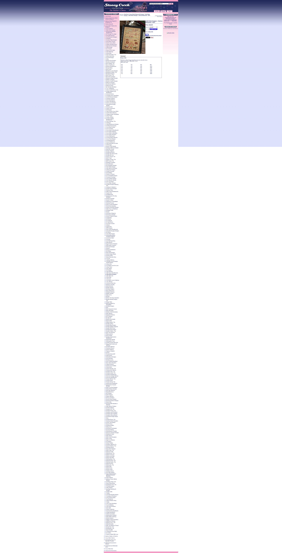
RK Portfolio (109, 393)
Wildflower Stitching (110, 521)
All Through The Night (111, 34)
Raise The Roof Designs (111, 387)
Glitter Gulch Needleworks (112, 191)
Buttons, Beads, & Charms (111, 536)
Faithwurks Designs (110, 169)
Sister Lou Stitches (110, 440)
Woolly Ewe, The (110, 527)
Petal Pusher (109, 355)
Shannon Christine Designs (112, 432)
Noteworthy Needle (110, 339)
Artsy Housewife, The (111, 54)
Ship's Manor (109, 435)
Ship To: (147, 27)
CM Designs (109, 109)
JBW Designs (109, 228)
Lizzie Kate (108, 277)
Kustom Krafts (109, 255)
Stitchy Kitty (108, 466)
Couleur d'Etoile (109, 117)
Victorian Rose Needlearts (112, 510)
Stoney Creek (109, 469)
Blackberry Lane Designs (112, 70)
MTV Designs (109, 316)
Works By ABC (109, 529)
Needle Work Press (110, 328)
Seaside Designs (110, 425)
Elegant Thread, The (111, 159)
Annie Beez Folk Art (110, 41)
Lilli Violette (108, 270)
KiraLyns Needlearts (110, 249)
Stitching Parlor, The (111, 460)
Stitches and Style (110, 456)
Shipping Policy (166, 20)
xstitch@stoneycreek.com (170, 17)
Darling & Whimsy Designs (112, 147)
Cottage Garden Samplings (112, 114)
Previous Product (159, 15)
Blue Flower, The (110, 75)
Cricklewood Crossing (111, 125)
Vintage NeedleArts (110, 512)
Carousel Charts (110, 94)
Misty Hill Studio (109, 310)
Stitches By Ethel (110, 457)
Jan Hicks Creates (110, 223)
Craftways (108, 122)
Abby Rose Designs (110, 30)
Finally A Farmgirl (110, 171)
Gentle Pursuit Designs (111, 188)
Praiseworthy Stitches (111, 370)
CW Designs (109, 144)
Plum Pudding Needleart (111, 361)
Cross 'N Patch (109, 128)
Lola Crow (108, 278)
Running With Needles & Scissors (111, 404)
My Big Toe (108, 317)
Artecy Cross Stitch (110, 50)
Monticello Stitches (110, 314)
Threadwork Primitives (111, 496)
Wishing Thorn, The (110, 522)
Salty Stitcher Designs (111, 406)
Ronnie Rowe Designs (111, 399)
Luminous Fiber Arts (110, 283)
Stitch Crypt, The (110, 450)
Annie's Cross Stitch (110, 42)
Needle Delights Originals (112, 326)
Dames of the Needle (111, 146)
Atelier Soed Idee (110, 56)
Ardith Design (109, 47)
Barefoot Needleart (110, 62)
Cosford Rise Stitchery (111, 112)
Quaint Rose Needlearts (111, 383)
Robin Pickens (109, 394)
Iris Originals (109, 220)
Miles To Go (109, 294)
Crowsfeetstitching (110, 140)
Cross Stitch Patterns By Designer (111, 26)
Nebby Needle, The (110, 322)
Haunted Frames (110, 203)
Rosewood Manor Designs (112, 400)
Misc (107, 307)
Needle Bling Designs (111, 325)
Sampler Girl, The (110, 409)
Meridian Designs (110, 289)
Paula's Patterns (110, 349)
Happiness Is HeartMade (112, 201)
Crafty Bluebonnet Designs (112, 124)
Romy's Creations (110, 397)
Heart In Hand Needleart (112, 204)
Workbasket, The (110, 528)
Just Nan (108, 239)
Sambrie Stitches (110, 407)
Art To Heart (109, 48)
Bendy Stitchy (109, 67)
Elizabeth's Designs (110, 162)
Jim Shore (108, 232)
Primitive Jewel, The (110, 373)
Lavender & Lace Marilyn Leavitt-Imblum (112, 262)
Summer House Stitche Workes (111, 479)
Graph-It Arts (109, 193)
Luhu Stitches (109, 281)
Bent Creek (108, 69)
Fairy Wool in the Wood (111, 168)
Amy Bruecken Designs (111, 37)
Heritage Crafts (109, 210)
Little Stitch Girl (109, 275)
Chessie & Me (109, 107)
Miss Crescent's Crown (111, 309)
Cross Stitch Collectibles (111, 133)
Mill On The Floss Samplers (112, 297)
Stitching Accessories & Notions (110, 543)
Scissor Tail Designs (110, 422)
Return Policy (174, 20)
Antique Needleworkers (111, 44)
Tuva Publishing (109, 504)
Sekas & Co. (109, 426)
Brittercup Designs (110, 82)
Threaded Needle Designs (112, 494)
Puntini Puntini (109, 380)
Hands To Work (109, 200)
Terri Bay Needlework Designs (111, 489)
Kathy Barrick (109, 242)
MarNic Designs (109, 287)
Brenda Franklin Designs (112, 81)
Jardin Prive (109, 226)
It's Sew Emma (109, 222)
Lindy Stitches (109, 271)
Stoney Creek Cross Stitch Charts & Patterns (111, 18)
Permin (107, 352)
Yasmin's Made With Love (112, 534)
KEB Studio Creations (111, 245)
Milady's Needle (109, 293)
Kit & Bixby (108, 251)
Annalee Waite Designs (111, 40)
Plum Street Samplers (111, 362)
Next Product (159, 16)
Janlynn (108, 225)
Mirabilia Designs (110, 306)
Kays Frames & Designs (111, 243)
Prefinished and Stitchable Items (111, 546)
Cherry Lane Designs (111, 102)
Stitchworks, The (110, 465)
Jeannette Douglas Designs (112, 230)
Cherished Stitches (110, 99)
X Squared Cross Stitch (111, 531)
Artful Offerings (109, 51)
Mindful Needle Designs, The (111, 300)
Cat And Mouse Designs (111, 97)
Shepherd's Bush (110, 434)
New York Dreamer (110, 332)
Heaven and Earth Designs (112, 207)
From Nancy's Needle (111, 180)
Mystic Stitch (109, 320)
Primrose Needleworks (111, 377)
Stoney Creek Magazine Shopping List (111, 21)
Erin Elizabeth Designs (111, 165)
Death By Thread (110, 149)
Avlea (107, 59)
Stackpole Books (110, 447)
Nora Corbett (109, 335)
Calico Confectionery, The (112, 89)
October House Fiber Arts (112, 342)
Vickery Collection (110, 509)
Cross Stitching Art (110, 136)
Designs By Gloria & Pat (111, 153)
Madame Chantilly (110, 284)
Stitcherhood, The (110, 453)
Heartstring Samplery (111, 205)
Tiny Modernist (109, 499)
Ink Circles (108, 219)
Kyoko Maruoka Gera (111, 257)
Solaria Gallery (109, 443)
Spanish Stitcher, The (111, 445)
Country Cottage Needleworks (110, 119)
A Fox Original (109, 28)
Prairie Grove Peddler (111, 365)
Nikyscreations (109, 334)
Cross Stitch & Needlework (112, 130)
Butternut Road (109, 85)
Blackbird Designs (110, 73)
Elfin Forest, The (110, 161)
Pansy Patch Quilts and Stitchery (111, 344)
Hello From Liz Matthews (112, 208)
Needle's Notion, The (111, 331)
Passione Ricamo (110, 348)
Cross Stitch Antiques (111, 131)
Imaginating (109, 217)
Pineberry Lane (109, 359)
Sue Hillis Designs (110, 472)
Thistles (108, 493)
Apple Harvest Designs (111, 45)
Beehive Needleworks (111, 66)
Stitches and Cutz (110, 454)
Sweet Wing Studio (110, 483)
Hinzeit (107, 211)
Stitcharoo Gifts (109, 451)
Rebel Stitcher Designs (111, 388)
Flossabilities (109, 172)
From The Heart (110, 181)
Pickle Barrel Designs (111, 356)
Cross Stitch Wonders (111, 134)
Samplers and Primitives (111, 412)
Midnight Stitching (110, 292)
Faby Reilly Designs (110, 166)
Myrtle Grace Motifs (110, 319)
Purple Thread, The (110, 381)
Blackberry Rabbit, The (111, 72)
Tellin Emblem (109, 487)
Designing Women (110, 152)
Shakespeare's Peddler (111, 431)
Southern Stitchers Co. (111, 444)
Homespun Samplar (110, 214)
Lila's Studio (109, 268)
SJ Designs (108, 441)
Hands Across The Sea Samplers (111, 196)
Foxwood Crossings (110, 177)
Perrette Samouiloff (110, 354)
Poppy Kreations (110, 364)
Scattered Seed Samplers (112, 420)
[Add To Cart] (153, 29)
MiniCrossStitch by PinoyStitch (110, 304)
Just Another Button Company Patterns (110, 236)
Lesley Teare (109, 267)
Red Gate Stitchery (110, 390)
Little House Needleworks (112, 272)
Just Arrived (108, 16)
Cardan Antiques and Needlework (111, 92)
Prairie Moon (109, 367)
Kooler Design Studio (111, 254)
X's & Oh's (108, 532)
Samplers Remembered (111, 415)
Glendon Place (109, 190)
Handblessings (109, 194)
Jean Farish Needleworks (112, 229)
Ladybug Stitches (110, 260)
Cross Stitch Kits (109, 548)
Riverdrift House (110, 391)
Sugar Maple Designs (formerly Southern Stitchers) (111, 475)
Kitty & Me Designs (110, 252)
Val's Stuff (108, 507)
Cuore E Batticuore (110, 141)
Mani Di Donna (109, 286)
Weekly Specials (109, 24)
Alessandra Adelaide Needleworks (111, 32)
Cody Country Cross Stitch (112, 111)
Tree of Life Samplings (111, 503)
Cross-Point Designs (111, 139)
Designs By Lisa (110, 155)
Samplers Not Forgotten (111, 413)
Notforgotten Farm (110, 341)
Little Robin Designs (111, 274)
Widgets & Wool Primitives (112, 519)
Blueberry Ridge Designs (112, 78)
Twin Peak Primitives (111, 506)
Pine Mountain (109, 358)
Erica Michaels (109, 163)
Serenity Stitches (110, 429)
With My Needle (109, 524)
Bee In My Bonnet (110, 64)
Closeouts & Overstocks (110, 550)
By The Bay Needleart (111, 87)
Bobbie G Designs (110, 79)
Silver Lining (109, 438)
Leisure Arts (109, 264)
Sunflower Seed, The (111, 481)
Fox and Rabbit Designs (111, 175)
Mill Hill (107, 296)
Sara (107, 418)
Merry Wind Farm (110, 290)
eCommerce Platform (167, 28)
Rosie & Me (108, 402)
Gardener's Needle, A (111, 187)
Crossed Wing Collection (112, 137)
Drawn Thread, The (110, 156)
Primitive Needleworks (111, 374)
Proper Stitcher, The (110, 378)
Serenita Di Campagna (111, 428)
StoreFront (126, 14)
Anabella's (108, 38)
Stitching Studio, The (111, 462)
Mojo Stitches (109, 313)
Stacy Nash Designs (110, 448)
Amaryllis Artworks (110, 35)
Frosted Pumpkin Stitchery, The (112, 185)
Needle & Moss (109, 323)
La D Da (108, 258)
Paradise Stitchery (110, 346)
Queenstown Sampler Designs (111, 385)
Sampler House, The (111, 410)
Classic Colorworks (110, 108)
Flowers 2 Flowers (110, 174)
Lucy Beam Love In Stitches (112, 280)
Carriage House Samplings (112, 95)
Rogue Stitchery (110, 396)
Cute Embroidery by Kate (112, 143)
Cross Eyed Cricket (110, 127)
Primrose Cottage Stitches (112, 376)
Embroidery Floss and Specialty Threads (110, 540)
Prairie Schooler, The (111, 368)
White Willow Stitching (111, 516)
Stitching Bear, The (110, 459)
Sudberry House (110, 470)
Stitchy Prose (109, 467)
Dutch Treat (109, 158)
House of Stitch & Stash (111, 216)
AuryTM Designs (110, 57)
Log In (165, 19)
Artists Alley (108, 53)
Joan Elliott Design (110, 233)
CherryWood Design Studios (111, 105)
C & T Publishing (110, 88)
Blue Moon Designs (110, 76)
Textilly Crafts (109, 491)
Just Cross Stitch (110, 238)
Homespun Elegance (111, 213)
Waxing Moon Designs (111, 515)
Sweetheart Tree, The (111, 484)
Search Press (109, 423)
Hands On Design (110, 198)
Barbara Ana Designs (111, 60)
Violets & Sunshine (110, 513)
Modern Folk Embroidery (112, 312)
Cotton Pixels (109, 115)
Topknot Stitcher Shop (111, 500)
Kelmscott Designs (110, 246)
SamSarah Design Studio (112, 416)
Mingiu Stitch (109, 302)
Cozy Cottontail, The (111, 121)
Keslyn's (108, 248)
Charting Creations (110, 98)
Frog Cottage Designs (111, 178)
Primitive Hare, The (110, 371)
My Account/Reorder (172, 19)
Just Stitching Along (110, 240)
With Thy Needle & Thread (112, 525)
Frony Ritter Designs (111, 183)
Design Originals (110, 150)
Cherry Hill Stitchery (110, 101)
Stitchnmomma (109, 463)
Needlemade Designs (111, 329)
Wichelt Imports (109, 518)
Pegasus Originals (110, 351)
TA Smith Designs (110, 486)
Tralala (107, 502)
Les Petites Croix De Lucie (112, 265)
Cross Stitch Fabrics (110, 538)
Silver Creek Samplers (111, 437)
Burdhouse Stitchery (111, 84)
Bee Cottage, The (110, 63)
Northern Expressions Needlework (111, 337)
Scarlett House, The (110, 419)
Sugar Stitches (109, 477)
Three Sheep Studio (110, 497)
